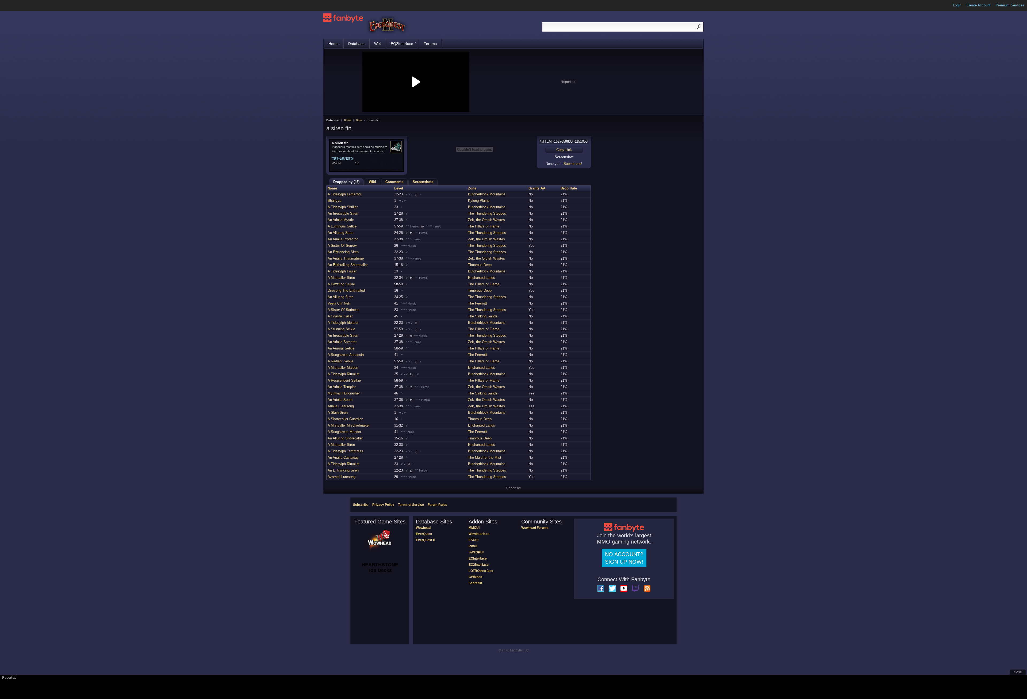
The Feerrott (477, 303)
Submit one (572, 164)
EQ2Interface (402, 43)
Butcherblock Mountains (486, 194)
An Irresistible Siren (343, 213)
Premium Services (1010, 5)
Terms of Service (411, 505)
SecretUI (475, 583)
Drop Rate (569, 188)
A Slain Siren (338, 413)
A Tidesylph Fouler (342, 271)
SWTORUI (476, 552)
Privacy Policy (383, 505)
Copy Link (564, 150)
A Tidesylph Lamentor (344, 194)
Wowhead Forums (535, 528)
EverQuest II (425, 540)
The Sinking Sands (482, 316)
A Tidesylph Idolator (343, 323)
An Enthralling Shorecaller (348, 265)
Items (347, 120)
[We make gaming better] (17, 5)
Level (398, 188)
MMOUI (474, 528)
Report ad (568, 82)
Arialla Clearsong (341, 406)
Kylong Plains (478, 201)
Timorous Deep (480, 265)
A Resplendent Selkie (344, 380)
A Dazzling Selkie (341, 284)
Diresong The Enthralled (346, 290)
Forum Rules (437, 505)
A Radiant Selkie (340, 361)
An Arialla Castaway (343, 457)
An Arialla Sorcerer (342, 342)
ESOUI (473, 540)
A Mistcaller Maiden (343, 368)
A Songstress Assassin (346, 355)
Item (359, 120)
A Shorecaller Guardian (345, 419)
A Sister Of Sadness (343, 310)
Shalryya (334, 201)
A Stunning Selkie (341, 329)
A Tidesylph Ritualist (343, 374)
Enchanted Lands (481, 278)
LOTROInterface (481, 571)
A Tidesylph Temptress (345, 451)
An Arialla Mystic (341, 220)
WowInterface (479, 534)
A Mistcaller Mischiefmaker (349, 425)
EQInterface (478, 558)
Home (333, 43)
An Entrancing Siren (343, 252)
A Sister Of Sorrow (342, 246)
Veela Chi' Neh (339, 303)
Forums (430, 43)
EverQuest (424, 534)
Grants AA (536, 188)
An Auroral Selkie (341, 348)
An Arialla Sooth (340, 400)
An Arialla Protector (343, 239)
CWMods (475, 577)
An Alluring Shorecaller (345, 438)
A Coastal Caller (340, 316)
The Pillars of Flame (483, 226)
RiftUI (473, 546)
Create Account (978, 5)
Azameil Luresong (341, 477)
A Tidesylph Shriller (343, 207)
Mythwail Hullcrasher (344, 393)
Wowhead (423, 528)
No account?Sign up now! (624, 558)
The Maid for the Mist (484, 457)
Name (332, 188)
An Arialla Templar (342, 387)
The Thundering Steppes (487, 213)
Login (957, 5)
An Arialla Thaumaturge (346, 258)
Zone (472, 188)
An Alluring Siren (340, 233)
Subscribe (361, 505)
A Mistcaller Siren (341, 278)
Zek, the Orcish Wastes (486, 220)
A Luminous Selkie (342, 226)
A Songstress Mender (344, 432)
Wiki (377, 43)
